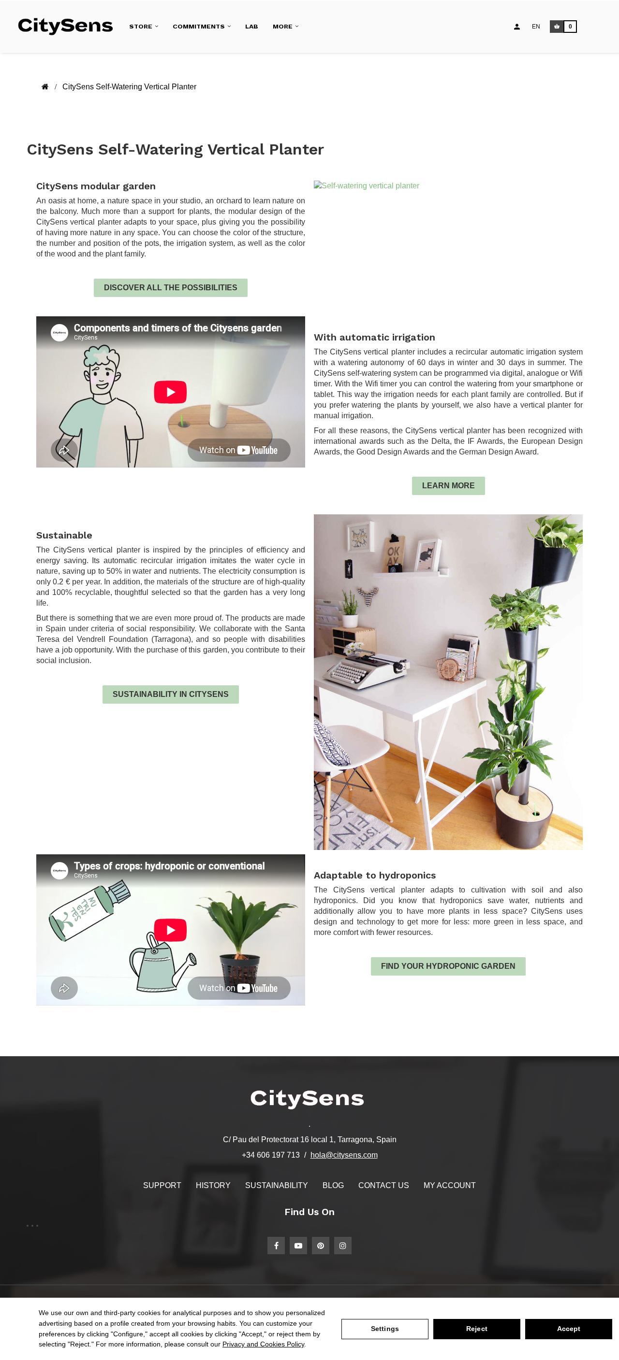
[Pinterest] (320, 1245)
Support (162, 1185)
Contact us (383, 1185)
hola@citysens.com (344, 1155)
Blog (333, 1185)
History (213, 1185)
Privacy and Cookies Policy (263, 1344)
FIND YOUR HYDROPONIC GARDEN (448, 966)
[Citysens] (69, 26)
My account (450, 1185)
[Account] (517, 26)
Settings (385, 1328)
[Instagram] (343, 1245)
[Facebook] (276, 1245)
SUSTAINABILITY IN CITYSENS (171, 694)
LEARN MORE (448, 486)
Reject (476, 1328)
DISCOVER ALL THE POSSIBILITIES (170, 287)
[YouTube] (298, 1245)
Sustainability (276, 1185)
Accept (569, 1328)
